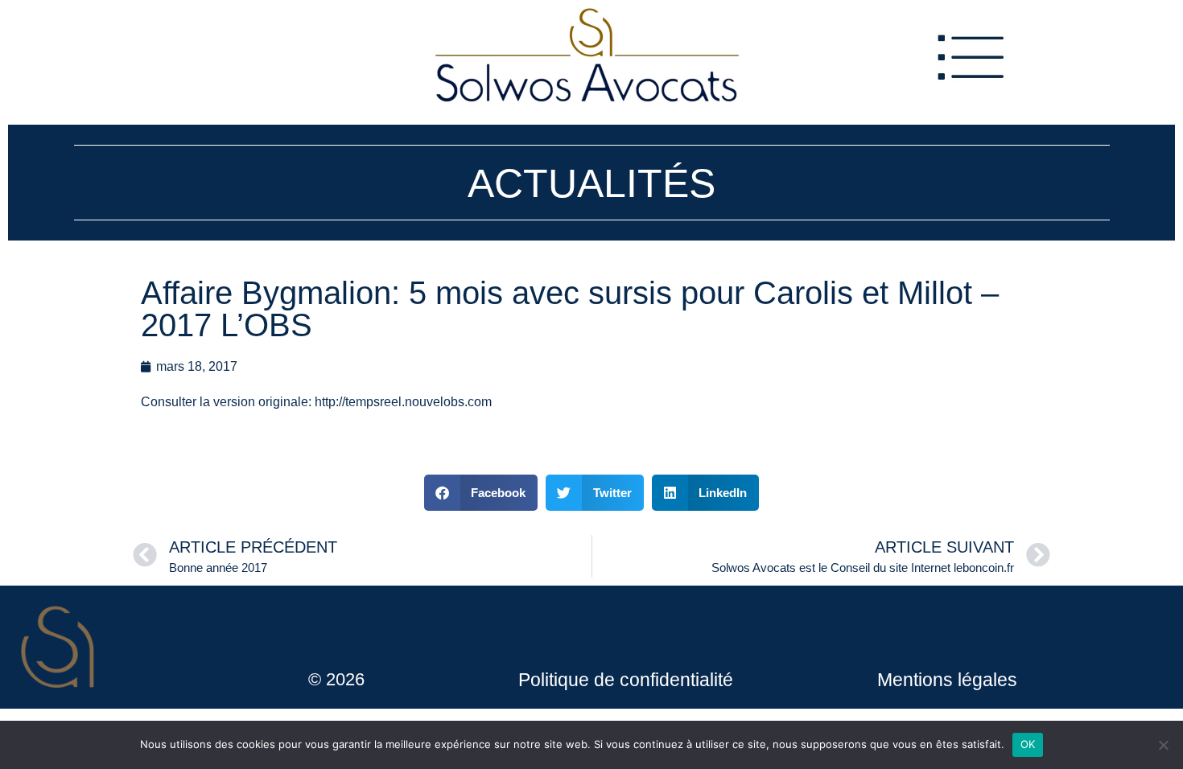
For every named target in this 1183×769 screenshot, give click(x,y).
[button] (481, 493)
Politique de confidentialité (625, 679)
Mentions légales (947, 679)
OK (1028, 744)
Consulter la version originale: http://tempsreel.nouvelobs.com (316, 402)
